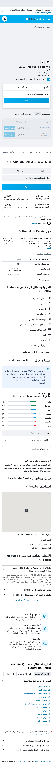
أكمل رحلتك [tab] (9, 674)
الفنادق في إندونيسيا (43, 700)
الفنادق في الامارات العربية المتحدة (37, 703)
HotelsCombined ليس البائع (37, 740)
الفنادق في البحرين (43, 707)
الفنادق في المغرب (43, 686)
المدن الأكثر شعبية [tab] (24, 674)
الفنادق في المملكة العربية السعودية (37, 693)
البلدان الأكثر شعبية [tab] (42, 674)
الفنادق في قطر (44, 690)
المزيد (48, 248)
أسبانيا (36, 761)
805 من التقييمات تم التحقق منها (29, 79)
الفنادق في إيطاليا (44, 721)
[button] (2, 11)
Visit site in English (43, 12)
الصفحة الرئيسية (46, 761)
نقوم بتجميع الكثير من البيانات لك (36, 745)
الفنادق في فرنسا (44, 714)
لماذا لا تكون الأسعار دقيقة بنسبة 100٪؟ (33, 749)
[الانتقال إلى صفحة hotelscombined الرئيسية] (35, 19)
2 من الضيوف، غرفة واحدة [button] (37, 93)
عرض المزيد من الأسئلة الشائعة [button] (26, 600)
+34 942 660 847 (42, 75)
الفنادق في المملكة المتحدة (40, 717)
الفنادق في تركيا (44, 696)
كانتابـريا (23, 761)
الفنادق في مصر (44, 710)
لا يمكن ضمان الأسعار (42, 734)
